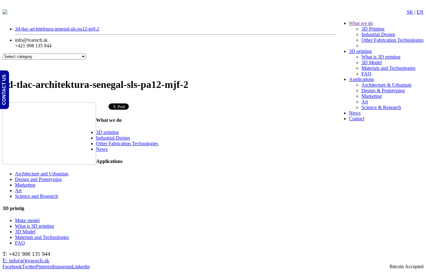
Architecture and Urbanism (41, 173)
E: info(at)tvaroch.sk (25, 260)
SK (410, 12)
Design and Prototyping (38, 179)
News (355, 113)
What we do (361, 23)
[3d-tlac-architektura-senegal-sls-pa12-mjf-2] (49, 162)
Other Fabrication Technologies (392, 40)
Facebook (12, 266)
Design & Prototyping (383, 90)
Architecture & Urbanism (386, 85)
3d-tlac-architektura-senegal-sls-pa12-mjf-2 (57, 28)
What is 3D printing (380, 57)
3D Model (371, 62)
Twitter (29, 266)
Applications (361, 79)
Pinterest (44, 266)
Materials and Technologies (388, 68)
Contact (356, 118)
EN (420, 12)
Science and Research (36, 196)
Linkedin (81, 266)
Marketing (371, 96)
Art (364, 101)
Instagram (62, 266)
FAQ (366, 73)
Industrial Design (378, 34)
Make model (27, 220)
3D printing (360, 51)
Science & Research (381, 107)
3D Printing (373, 28)
